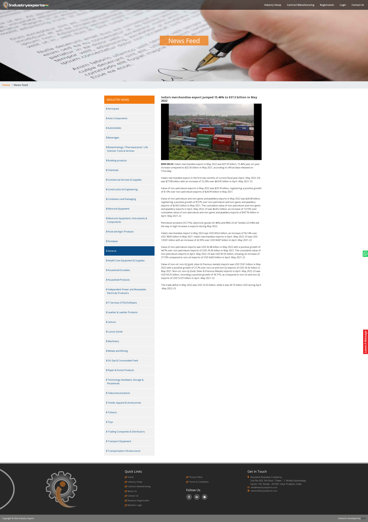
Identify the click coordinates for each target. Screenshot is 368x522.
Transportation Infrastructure (123, 450)
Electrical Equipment (118, 208)
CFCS (363, 518)
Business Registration (138, 500)
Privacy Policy (195, 477)
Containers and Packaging (121, 199)
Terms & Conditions (199, 481)
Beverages (113, 137)
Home (6, 85)
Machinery (113, 341)
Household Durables (118, 270)
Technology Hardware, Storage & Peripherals (125, 381)
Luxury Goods (115, 331)
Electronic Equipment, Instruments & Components (127, 220)
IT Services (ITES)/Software (122, 302)
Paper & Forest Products (120, 370)
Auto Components (117, 118)
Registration (327, 4)
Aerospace (113, 108)
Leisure (111, 322)
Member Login (135, 505)
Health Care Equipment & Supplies (126, 260)
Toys (110, 422)
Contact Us (358, 4)
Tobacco (112, 412)
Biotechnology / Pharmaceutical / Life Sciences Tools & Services (127, 149)
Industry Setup (272, 4)
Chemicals (112, 170)
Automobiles (114, 128)
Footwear (112, 241)
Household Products (118, 279)
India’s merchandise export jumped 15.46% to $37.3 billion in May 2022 (209, 99)
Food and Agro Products (120, 231)
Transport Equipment (119, 441)
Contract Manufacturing (300, 4)
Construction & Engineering (122, 189)
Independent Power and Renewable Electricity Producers (126, 291)
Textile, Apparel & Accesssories (124, 402)
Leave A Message (365, 342)
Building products (117, 160)
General (111, 250)
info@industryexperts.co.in (264, 487)
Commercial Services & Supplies (124, 179)
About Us (132, 491)
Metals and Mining (117, 350)
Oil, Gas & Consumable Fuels (122, 360)
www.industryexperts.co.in (264, 490)
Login (343, 4)
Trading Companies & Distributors (126, 431)
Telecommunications (118, 393)
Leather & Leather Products (122, 312)
